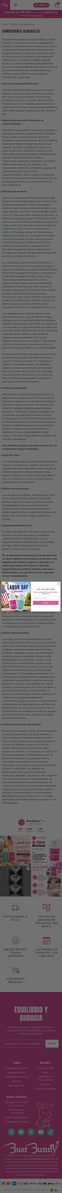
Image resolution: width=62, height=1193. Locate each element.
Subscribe (46, 602)
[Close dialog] (58, 583)
